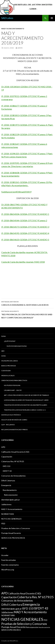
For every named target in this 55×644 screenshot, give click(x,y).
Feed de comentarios (10, 565)
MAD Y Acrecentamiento (12, 29)
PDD (3, 523)
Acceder (4, 555)
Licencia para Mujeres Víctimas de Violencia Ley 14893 (26, 400)
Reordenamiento (10, 490)
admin (20, 48)
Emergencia (6, 485)
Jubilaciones (6, 504)
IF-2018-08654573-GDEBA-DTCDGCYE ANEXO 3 (25, 227)
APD (3, 447)
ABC (3, 351)
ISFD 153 (6, 466)
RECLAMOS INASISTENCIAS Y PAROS (14, 430)
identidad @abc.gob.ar (10, 499)
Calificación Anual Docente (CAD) (15, 452)
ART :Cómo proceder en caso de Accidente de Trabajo (26, 395)
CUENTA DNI (6, 371)
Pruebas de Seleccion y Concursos (15, 528)
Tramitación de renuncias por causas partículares (25, 405)
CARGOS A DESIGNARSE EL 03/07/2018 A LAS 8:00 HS (24, 303)
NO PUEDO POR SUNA (12, 385)
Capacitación (6, 456)
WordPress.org (7, 569)
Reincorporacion (11, 495)
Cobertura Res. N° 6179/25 (12, 461)
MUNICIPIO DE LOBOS (9, 361)
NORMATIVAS (7, 514)
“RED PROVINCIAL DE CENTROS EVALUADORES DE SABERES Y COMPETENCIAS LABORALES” (27, 314)
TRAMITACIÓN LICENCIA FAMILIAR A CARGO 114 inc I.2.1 (25, 410)
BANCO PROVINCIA (8, 366)
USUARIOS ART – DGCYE (13, 390)
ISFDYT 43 (7, 471)
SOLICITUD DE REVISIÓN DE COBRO (14, 420)
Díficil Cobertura (8, 480)
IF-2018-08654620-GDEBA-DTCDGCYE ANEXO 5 (25, 239)
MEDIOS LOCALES (7, 375)
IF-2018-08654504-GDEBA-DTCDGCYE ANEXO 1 (25, 214)
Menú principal (52, 18)
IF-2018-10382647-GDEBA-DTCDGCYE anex (22, 144)
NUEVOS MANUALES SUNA (17, 346)
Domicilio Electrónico (11, 415)
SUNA (3, 336)
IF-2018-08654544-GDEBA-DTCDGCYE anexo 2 (24, 220)
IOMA (3, 356)
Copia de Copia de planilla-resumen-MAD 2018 (23, 262)
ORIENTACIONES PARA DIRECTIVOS (14, 380)
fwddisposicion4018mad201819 (16, 192)
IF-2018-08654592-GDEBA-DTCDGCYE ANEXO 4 (25, 233)
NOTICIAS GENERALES (11, 519)
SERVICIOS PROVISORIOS (13, 538)
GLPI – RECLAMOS (8, 425)
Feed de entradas (8, 560)
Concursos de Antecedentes (13, 476)
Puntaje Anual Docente (11, 533)
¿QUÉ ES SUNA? (9, 341)
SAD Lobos (7, 18)
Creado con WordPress (9, 641)
